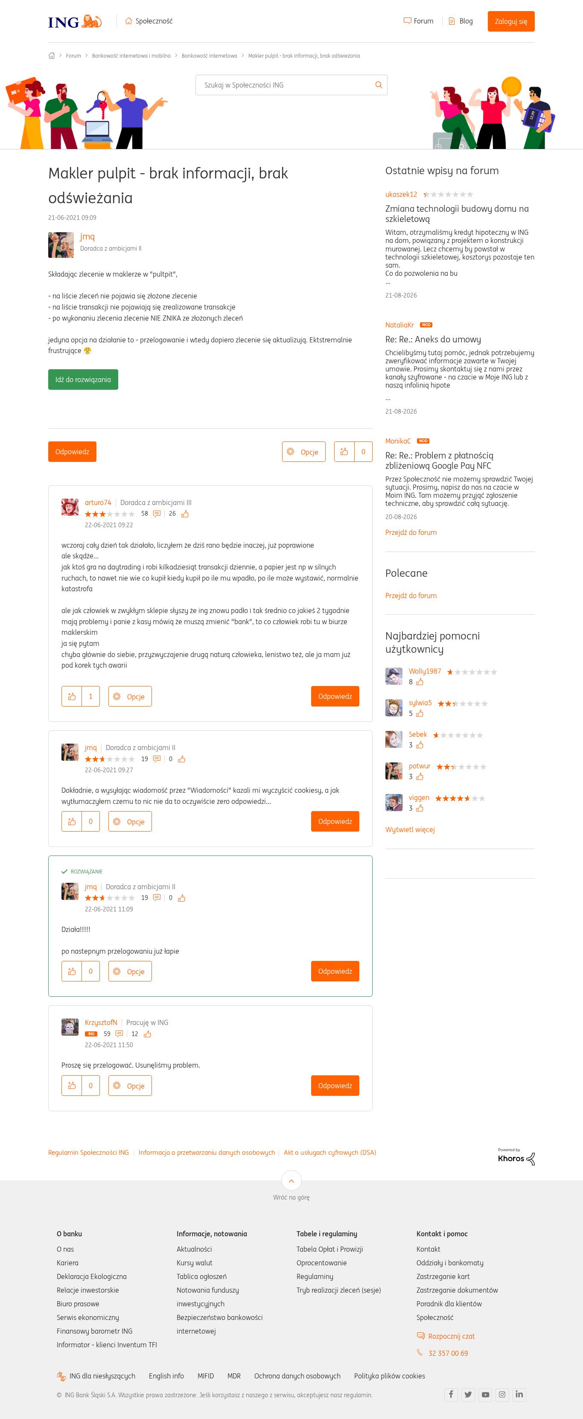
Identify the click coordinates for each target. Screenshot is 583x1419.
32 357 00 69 (448, 1353)
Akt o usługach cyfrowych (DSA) (330, 1152)
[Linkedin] (519, 1395)
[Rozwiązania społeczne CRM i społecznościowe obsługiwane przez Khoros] (516, 1156)
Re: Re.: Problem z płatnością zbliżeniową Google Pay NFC (439, 460)
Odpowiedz (72, 451)
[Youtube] (485, 1395)
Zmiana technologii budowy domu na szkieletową (457, 214)
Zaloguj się (511, 21)
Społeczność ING (51, 55)
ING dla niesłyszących (102, 1376)
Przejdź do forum (411, 532)
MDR (234, 1376)
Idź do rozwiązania (83, 379)
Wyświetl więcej (410, 829)
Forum (424, 21)
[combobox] (291, 85)
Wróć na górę (291, 1197)
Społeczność (154, 21)
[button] (344, 451)
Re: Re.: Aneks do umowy (433, 339)
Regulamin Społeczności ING (88, 1152)
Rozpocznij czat (452, 1336)
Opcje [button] (309, 452)
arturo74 (98, 502)
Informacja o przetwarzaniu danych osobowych (207, 1152)
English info (166, 1376)
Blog (466, 21)
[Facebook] (451, 1395)
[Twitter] (468, 1395)
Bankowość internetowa (209, 56)
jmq (87, 236)
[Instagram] (502, 1395)
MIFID (206, 1376)
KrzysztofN (101, 1022)
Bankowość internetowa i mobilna (131, 56)
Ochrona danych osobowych (297, 1376)
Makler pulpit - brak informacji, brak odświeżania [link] (304, 56)
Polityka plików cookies (389, 1376)
